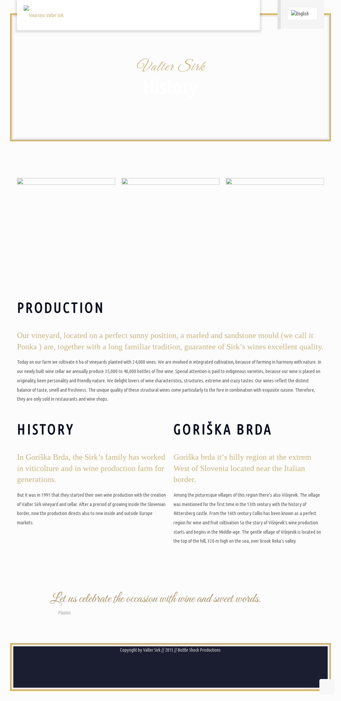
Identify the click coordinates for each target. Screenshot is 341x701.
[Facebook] (166, 667)
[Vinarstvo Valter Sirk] (44, 15)
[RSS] (174, 667)
